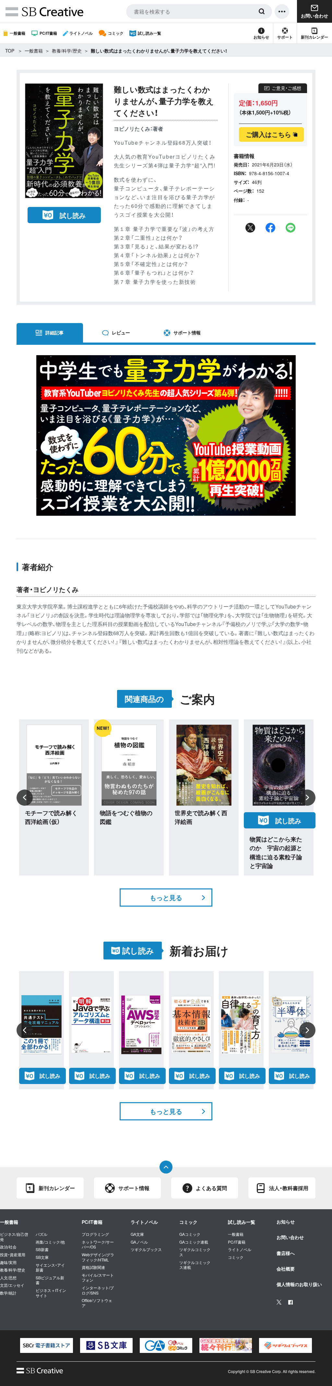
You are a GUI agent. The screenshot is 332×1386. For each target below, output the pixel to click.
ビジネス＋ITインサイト (51, 1293)
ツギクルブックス (146, 1249)
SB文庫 (42, 1257)
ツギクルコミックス (194, 1252)
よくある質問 (211, 1188)
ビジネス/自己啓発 (14, 1237)
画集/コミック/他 (50, 1242)
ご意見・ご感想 (286, 88)
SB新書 (42, 1249)
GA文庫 (137, 1234)
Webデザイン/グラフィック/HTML (98, 1257)
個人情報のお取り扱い (299, 1284)
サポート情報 (187, 332)
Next (307, 797)
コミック (116, 33)
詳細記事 (54, 332)
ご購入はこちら (268, 134)
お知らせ (261, 37)
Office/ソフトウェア (97, 1303)
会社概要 (286, 1269)
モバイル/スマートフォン (98, 1277)
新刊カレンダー (314, 37)
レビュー (121, 332)
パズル (41, 1234)
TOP (9, 50)
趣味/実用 (8, 1262)
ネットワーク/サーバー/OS (98, 1244)
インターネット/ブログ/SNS (98, 1290)
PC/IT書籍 (48, 33)
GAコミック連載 (193, 1242)
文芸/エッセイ (12, 1285)
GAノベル (139, 1242)
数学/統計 (8, 1293)
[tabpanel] (46, 1345)
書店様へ (286, 1253)
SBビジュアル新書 (50, 1280)
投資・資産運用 (12, 1254)
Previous (25, 797)
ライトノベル (81, 33)
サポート (285, 37)
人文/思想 (8, 1277)
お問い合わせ (290, 1237)
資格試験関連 (93, 1267)
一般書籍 (17, 33)
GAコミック (189, 1234)
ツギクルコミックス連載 (194, 1265)
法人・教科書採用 (288, 1188)
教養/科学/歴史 (67, 50)
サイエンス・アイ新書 (50, 1267)
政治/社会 (8, 1246)
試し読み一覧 (149, 33)
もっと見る (166, 897)
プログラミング (95, 1234)
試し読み (73, 215)
